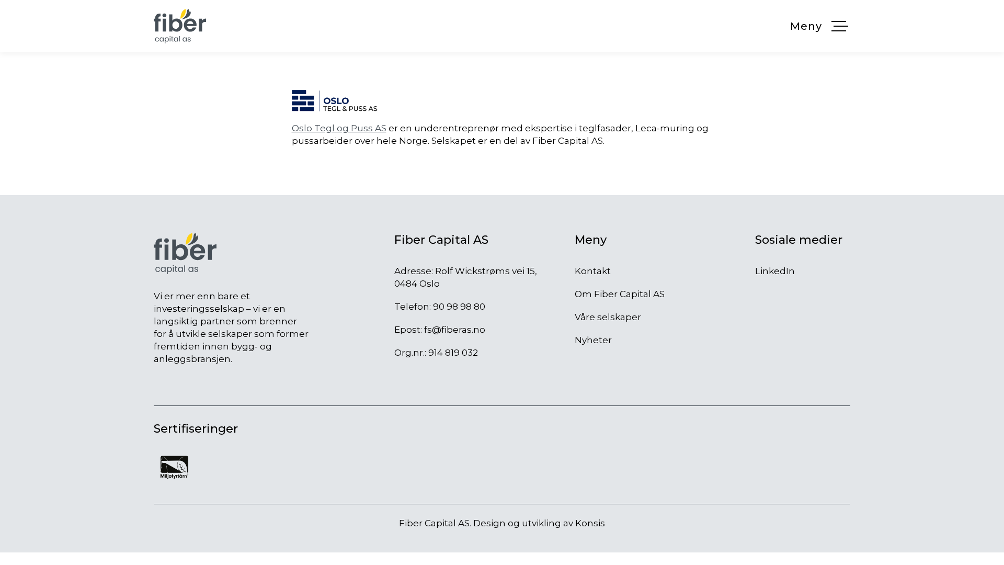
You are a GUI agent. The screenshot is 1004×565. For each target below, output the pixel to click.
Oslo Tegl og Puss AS (339, 128)
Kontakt (593, 271)
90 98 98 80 (459, 306)
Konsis (590, 523)
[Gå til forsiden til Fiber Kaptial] (180, 26)
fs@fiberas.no (454, 329)
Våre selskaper (608, 317)
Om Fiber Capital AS (620, 294)
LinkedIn (775, 271)
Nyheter (593, 340)
